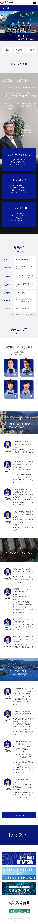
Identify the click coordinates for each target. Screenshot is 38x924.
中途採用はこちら (20, 815)
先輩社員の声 (31, 50)
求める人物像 (7, 50)
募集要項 (19, 50)
